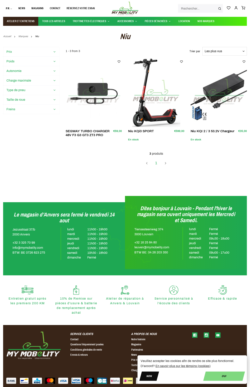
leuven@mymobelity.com (151, 247)
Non (149, 376)
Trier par (194, 51)
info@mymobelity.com (27, 247)
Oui (224, 376)
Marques (23, 36)
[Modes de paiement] (11, 381)
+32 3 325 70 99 (23, 242)
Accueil (7, 36)
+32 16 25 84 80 (145, 242)
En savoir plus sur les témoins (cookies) (182, 366)
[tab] (31, 52)
